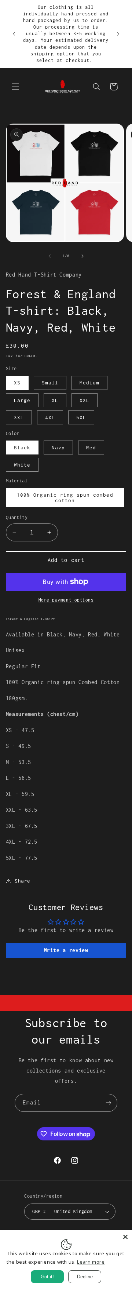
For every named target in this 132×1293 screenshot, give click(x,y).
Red (91, 447)
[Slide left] (49, 256)
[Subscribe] (108, 1103)
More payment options (66, 600)
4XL (50, 417)
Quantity (16, 517)
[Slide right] (82, 256)
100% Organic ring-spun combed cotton (65, 497)
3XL (19, 417)
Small (50, 383)
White (22, 465)
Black (22, 447)
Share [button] (22, 881)
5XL (81, 417)
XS (17, 383)
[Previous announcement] (14, 34)
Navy (58, 447)
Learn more (90, 1262)
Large (22, 400)
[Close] (125, 1237)
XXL (84, 400)
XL (55, 400)
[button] (15, 86)
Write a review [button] (66, 950)
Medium (89, 383)
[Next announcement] (118, 34)
